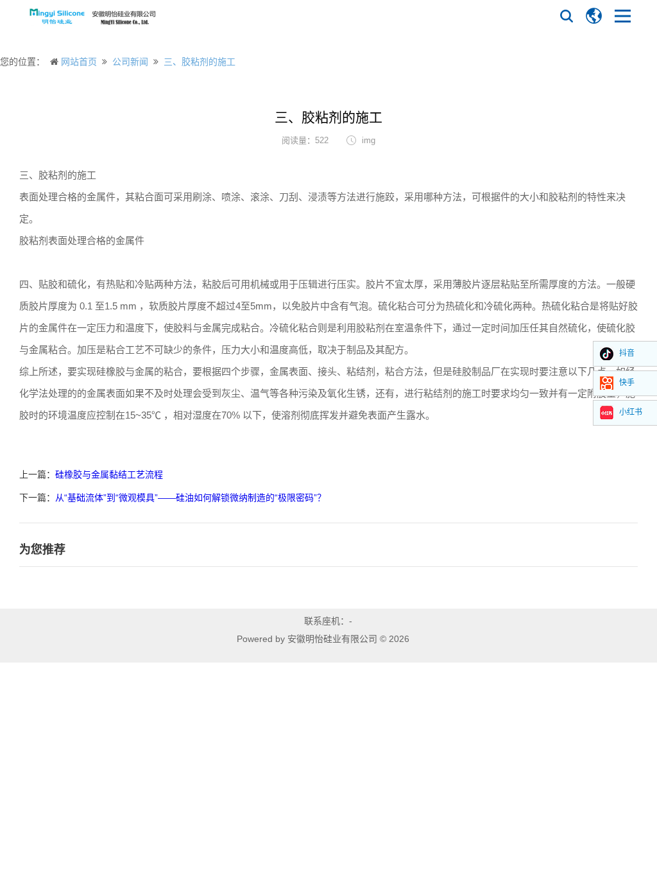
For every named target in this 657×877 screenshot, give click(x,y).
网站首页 (79, 61)
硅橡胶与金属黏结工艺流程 (109, 474)
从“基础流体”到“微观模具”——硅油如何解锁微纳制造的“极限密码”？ (190, 497)
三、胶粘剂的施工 (199, 61)
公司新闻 (130, 61)
